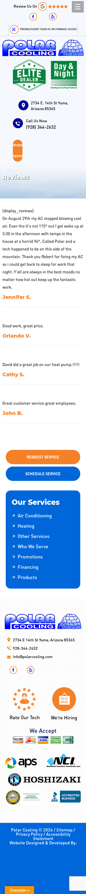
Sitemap (64, 829)
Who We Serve (33, 546)
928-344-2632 (25, 648)
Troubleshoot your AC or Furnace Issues (48, 29)
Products (27, 577)
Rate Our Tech (25, 717)
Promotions (30, 556)
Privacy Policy (29, 834)
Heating (26, 526)
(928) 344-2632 (41, 124)
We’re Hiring (64, 717)
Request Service (17, 150)
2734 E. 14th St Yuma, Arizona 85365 (49, 105)
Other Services (33, 536)
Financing (28, 567)
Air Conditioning (35, 515)
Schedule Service (43, 473)
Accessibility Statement (51, 836)
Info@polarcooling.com (33, 656)
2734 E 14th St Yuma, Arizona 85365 (44, 639)
